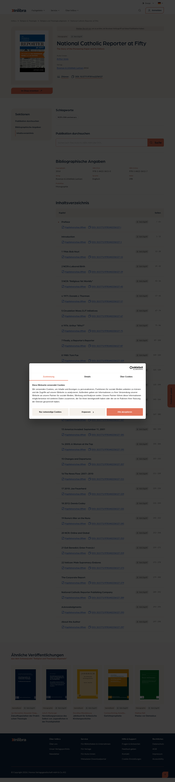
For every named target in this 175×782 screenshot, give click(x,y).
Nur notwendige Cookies (50, 412)
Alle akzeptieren (125, 412)
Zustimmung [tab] (48, 377)
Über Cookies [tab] (126, 377)
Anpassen (86, 412)
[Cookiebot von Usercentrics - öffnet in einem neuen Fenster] (131, 368)
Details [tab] (87, 377)
